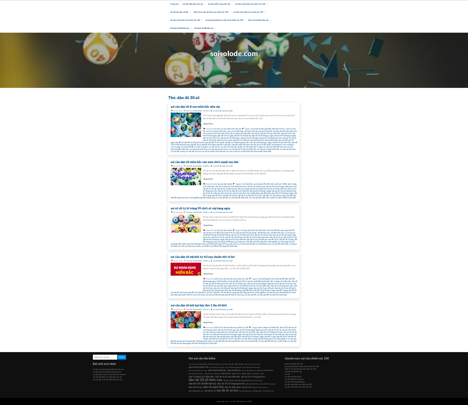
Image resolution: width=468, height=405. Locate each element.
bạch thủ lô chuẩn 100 (198, 367)
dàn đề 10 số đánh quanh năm (237, 142)
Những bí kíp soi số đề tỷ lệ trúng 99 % (210, 244)
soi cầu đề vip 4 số (193, 151)
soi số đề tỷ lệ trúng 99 (219, 246)
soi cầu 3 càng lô (201, 147)
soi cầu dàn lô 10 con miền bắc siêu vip (107, 379)
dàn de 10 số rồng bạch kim (235, 186)
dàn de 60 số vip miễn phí (257, 239)
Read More (208, 123)
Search (122, 357)
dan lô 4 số (256, 373)
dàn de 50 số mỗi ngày (250, 138)
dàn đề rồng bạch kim (180, 197)
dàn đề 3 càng (282, 290)
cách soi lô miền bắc (235, 131)
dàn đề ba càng (279, 195)
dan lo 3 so (209, 373)
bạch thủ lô (239, 364)
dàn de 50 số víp (209, 140)
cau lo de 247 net (213, 133)
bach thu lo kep (214, 364)
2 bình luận (291, 197)
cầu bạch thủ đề (265, 131)
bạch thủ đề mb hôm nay (249, 370)
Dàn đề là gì (291, 195)
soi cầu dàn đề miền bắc (239, 197)
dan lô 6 (262, 373)
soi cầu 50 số (214, 147)
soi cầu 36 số (232, 244)
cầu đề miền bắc (277, 232)
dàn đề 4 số (242, 195)
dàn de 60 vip (226, 193)
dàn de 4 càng (243, 188)
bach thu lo (203, 364)
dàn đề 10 (179, 142)
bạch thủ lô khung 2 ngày (216, 367)
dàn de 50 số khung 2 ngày (285, 135)
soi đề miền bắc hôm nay (251, 151)
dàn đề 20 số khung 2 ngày (282, 193)
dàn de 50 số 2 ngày (225, 135)
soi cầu (217, 128)
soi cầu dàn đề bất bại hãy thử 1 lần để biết (199, 305)
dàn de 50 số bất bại (242, 135)
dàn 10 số (225, 133)
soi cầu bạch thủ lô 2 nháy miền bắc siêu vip (109, 374)
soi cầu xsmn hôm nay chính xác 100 (250, 4)
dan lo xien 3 (247, 373)
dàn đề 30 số (195, 144)
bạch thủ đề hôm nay (275, 230)
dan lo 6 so (226, 373)
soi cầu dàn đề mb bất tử (267, 294)
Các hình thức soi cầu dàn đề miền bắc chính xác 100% (264, 184)
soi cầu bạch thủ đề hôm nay (274, 147)
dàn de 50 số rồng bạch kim (270, 138)
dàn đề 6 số (267, 195)
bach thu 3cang (193, 364)
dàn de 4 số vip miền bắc (270, 133)
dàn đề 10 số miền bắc (281, 142)
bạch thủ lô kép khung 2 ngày (251, 367)
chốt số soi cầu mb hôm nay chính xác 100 (210, 12)
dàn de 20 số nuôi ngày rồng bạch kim (281, 186)
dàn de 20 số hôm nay (256, 186)
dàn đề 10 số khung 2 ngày (261, 142)
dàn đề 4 (220, 144)
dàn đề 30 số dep (209, 144)
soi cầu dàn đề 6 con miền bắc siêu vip (107, 377)
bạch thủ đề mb (234, 370)
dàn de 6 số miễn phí (241, 140)
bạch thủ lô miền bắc (217, 370)
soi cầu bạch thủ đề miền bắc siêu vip (107, 372)
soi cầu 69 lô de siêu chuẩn (231, 147)
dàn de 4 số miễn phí (258, 188)
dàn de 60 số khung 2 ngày (260, 191)
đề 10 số (257, 144)
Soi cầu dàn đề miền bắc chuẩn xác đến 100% (268, 197)
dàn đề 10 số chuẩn (216, 142)
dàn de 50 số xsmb (224, 140)
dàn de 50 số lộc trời (211, 138)
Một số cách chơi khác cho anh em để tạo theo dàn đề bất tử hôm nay (215, 294)
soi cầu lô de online (193, 246)
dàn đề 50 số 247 (255, 195)
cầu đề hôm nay (263, 232)
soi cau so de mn (233, 151)
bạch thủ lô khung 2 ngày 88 (233, 367)
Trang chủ (174, 4)
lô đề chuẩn (266, 144)
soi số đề (205, 246)
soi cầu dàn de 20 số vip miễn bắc (242, 149)
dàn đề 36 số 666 (230, 195)
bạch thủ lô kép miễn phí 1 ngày (198, 370)
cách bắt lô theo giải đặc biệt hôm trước (268, 128)
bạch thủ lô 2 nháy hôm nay (252, 364)
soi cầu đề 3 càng (178, 151)
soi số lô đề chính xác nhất (223, 111)
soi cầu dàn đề (222, 197)
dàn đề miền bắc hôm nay (242, 144)
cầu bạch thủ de (251, 131)
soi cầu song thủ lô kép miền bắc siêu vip (108, 369)
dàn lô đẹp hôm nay (196, 391)
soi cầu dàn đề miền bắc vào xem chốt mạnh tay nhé (204, 162)
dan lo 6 (217, 373)
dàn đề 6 (227, 144)
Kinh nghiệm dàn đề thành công (202, 197)
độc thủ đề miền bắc (258, 241)
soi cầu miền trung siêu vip (219, 4)
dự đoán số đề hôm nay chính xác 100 (233, 241)
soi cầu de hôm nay (287, 149)
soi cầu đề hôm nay (263, 244)
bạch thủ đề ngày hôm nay (196, 373)
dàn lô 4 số (256, 387)
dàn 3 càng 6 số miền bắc (240, 133)
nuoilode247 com (279, 144)
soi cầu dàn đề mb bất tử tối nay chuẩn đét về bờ (203, 257)
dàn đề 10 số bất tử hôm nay (196, 142)
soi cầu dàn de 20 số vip (218, 149)
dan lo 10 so (236, 373)
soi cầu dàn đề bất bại (267, 341)
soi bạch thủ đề (187, 147)
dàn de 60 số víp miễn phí (282, 191)
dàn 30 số (255, 133)
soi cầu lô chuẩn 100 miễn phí (213, 151)
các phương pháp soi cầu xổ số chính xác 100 (224, 20)
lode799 (189, 244)
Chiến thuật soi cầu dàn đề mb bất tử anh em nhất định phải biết (242, 281)
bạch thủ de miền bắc (257, 230)
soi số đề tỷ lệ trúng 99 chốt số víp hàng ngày (200, 208)
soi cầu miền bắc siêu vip (192, 4)
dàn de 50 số (286, 133)
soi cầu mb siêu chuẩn (179, 12)
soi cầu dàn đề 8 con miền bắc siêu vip (195, 106)
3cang (244, 230)
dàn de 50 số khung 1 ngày (262, 135)
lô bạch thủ (257, 391)
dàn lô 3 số (246, 387)
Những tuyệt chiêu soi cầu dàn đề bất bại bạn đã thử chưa (220, 341)
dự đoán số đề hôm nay (179, 28)
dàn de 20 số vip (209, 188)
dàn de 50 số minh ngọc (230, 138)
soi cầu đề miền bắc (280, 244)
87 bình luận (266, 151)
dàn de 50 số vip (289, 138)
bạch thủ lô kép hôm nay (258, 20)
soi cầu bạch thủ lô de (199, 149)
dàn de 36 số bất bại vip (227, 188)
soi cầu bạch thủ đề (246, 244)
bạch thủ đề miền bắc (265, 370)
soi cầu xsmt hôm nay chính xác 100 (248, 12)
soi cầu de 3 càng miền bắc (268, 149)
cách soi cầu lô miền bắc (216, 131)
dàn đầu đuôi (265, 193)
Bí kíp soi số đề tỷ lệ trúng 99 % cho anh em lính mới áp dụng (231, 232)
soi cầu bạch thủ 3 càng (252, 147)
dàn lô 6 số (265, 387)
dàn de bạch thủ (257, 140)
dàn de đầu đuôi (271, 140)
